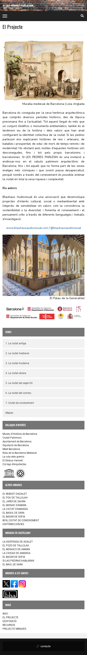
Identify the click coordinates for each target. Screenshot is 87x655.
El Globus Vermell (13, 460)
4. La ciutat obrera (15, 373)
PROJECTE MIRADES (14, 628)
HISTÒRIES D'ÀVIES (13, 524)
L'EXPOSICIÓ (9, 621)
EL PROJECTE (10, 617)
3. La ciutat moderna (17, 363)
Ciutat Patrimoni (12, 437)
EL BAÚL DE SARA (13, 564)
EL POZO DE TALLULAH (16, 545)
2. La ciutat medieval (17, 353)
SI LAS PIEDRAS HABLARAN (18, 560)
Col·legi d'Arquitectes (14, 464)
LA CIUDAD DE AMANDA (16, 553)
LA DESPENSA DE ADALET (18, 541)
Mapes (9, 412)
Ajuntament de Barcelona (17, 441)
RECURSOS (9, 625)
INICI (5, 613)
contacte (45, 646)
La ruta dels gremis (13, 456)
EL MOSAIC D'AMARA (14, 505)
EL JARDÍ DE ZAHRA (14, 501)
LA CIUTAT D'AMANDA (15, 509)
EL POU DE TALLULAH (15, 497)
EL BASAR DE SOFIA (14, 516)
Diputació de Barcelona (16, 445)
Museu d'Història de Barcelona (20, 433)
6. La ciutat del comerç (18, 393)
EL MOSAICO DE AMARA (16, 549)
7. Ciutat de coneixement (19, 402)
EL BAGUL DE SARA (13, 512)
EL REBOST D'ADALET (15, 493)
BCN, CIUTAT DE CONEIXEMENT (21, 520)
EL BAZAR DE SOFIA (14, 556)
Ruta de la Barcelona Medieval (20, 452)
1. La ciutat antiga (15, 343)
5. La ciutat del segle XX (19, 383)
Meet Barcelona (11, 449)
